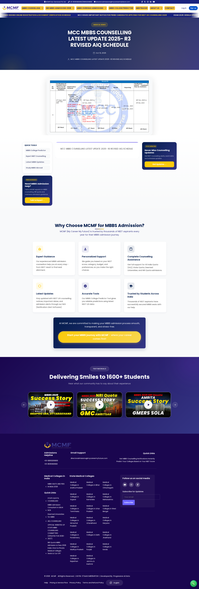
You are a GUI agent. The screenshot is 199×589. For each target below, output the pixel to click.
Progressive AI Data (121, 576)
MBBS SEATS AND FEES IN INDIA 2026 (56, 485)
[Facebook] (142, 1)
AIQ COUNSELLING (54, 521)
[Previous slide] (24, 405)
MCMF (53, 576)
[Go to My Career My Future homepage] (9, 8)
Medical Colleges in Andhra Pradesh (76, 485)
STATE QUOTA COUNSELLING (53, 499)
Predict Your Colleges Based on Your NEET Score (135, 461)
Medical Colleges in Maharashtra (108, 497)
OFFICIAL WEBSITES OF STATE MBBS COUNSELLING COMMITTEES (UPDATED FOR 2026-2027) (56, 532)
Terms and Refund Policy (93, 582)
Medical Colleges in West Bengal (109, 509)
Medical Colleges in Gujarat (74, 497)
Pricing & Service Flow (59, 582)
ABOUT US (154, 8)
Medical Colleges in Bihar (93, 483)
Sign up (193, 8)
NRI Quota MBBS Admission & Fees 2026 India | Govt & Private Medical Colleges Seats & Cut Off (57, 548)
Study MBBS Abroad (34, 168)
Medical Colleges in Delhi (93, 533)
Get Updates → (159, 164)
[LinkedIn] (150, 1)
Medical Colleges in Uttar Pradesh (93, 509)
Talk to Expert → (37, 200)
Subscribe (128, 502)
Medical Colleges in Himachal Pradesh (74, 521)
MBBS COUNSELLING (31, 8)
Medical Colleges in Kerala (107, 547)
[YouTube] (154, 1)
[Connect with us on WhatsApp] (193, 583)
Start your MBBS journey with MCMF (99, 337)
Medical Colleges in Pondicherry (75, 535)
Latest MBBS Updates (35, 162)
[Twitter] (145, 1)
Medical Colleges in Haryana (107, 520)
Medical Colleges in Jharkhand (107, 535)
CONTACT (169, 8)
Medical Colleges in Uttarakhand (91, 520)
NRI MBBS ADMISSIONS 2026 (58, 8)
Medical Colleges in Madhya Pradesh (76, 547)
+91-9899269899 (51, 460)
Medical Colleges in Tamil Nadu (74, 509)
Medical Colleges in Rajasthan (74, 558)
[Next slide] (175, 405)
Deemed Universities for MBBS (56, 515)
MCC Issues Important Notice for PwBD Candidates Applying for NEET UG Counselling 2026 (77, 15)
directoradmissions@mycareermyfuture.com (112, 2)
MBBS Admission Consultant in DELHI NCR (55, 508)
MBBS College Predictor (36, 150)
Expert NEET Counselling (36, 156)
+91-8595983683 (51, 464)
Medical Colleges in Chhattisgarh (108, 485)
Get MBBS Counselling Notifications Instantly (137, 458)
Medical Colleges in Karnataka (90, 497)
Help (46, 582)
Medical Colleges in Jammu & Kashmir (90, 560)
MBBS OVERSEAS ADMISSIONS (90, 8)
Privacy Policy (75, 582)
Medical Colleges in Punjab (90, 547)
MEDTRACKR (141, 8)
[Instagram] (148, 1)
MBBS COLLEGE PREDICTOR (121, 8)
